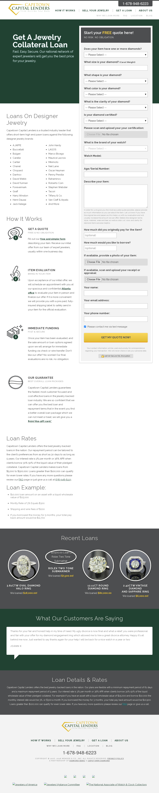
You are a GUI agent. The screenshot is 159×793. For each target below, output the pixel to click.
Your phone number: (97, 313)
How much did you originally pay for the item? (113, 229)
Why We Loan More (108, 16)
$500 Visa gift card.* (40, 421)
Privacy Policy (115, 759)
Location (137, 16)
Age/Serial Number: (97, 168)
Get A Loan (124, 10)
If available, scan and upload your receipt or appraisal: (112, 272)
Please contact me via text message (107, 326)
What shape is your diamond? (103, 75)
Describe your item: (96, 181)
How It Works (65, 10)
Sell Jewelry (95, 10)
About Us (145, 10)
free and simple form (52, 239)
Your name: (91, 287)
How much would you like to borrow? (107, 242)
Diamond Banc (77, 761)
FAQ (125, 16)
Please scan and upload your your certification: (114, 128)
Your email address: (96, 300)
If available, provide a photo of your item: (110, 255)
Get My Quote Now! (116, 337)
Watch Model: (92, 155)
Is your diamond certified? (100, 114)
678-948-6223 (63, 479)
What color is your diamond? (102, 88)
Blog (149, 16)
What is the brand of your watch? (105, 142)
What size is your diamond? (109, 62)
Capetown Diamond (99, 761)
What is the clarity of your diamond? (107, 101)
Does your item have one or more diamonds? (113, 48)
